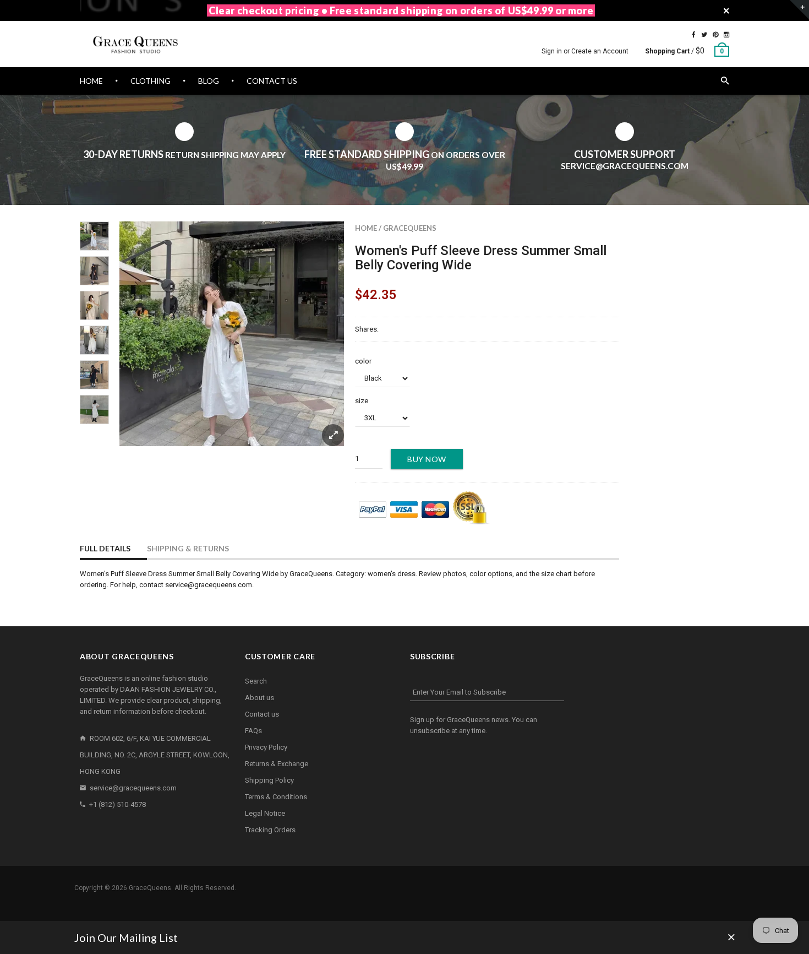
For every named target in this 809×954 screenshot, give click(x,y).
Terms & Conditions (276, 797)
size (361, 401)
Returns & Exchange (276, 764)
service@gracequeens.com (133, 788)
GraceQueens (409, 228)
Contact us (262, 714)
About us (259, 697)
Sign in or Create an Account (585, 51)
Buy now (426, 459)
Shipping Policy (269, 780)
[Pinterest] (715, 34)
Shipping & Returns (188, 548)
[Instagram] (726, 34)
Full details (105, 548)
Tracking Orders (270, 830)
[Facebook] (694, 34)
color (363, 361)
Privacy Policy (266, 747)
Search (256, 681)
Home (366, 228)
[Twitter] (704, 34)
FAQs (253, 731)
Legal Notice (265, 813)
